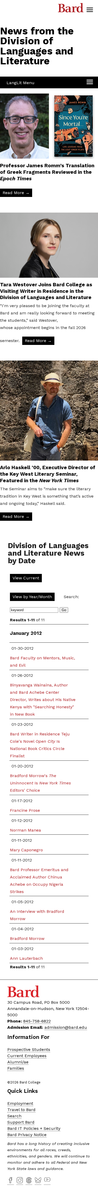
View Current (26, 577)
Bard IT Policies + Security (33, 1128)
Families (15, 1068)
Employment (20, 1103)
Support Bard (20, 1122)
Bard (71, 9)
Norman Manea (25, 830)
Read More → (16, 192)
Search (14, 1115)
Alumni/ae (17, 1061)
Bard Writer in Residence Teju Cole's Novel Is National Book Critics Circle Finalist (40, 745)
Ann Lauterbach (26, 958)
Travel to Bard (21, 1109)
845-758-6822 (37, 1021)
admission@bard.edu (65, 1027)
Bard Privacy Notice (27, 1134)
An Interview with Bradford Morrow (37, 915)
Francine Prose (25, 810)
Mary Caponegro (26, 849)
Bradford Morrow (27, 938)
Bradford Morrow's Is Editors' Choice (40, 783)
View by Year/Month (32, 596)
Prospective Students (28, 1049)
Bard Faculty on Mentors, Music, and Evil (42, 661)
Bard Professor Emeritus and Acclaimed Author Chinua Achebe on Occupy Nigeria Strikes (39, 880)
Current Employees (27, 1055)
